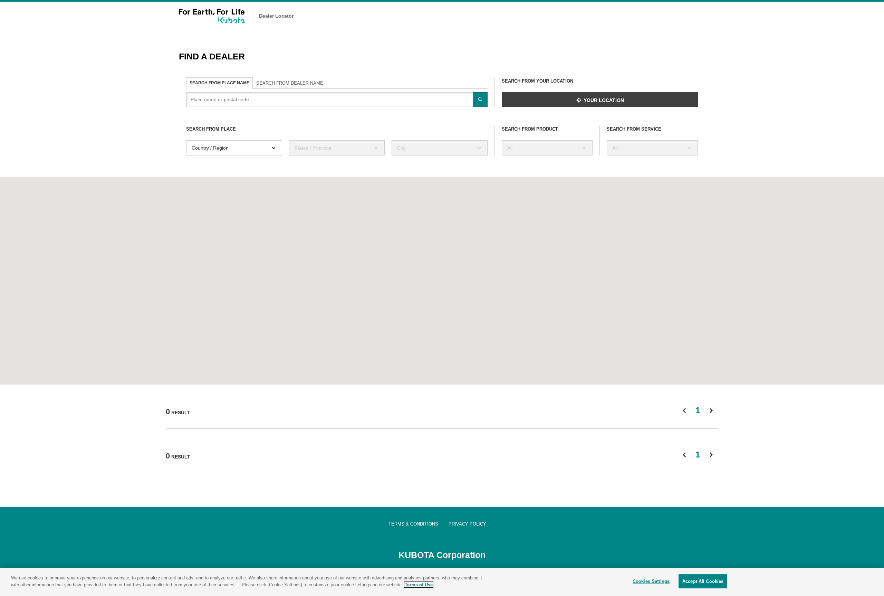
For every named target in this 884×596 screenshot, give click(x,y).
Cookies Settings (651, 581)
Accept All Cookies (702, 581)
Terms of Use (419, 584)
